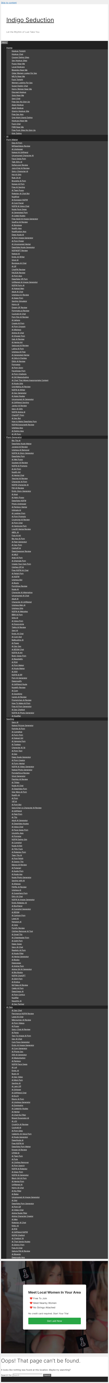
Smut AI (15, 260)
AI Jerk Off (16, 1086)
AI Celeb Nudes (18, 216)
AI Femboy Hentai (19, 507)
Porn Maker (12, 139)
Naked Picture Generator (22, 725)
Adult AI (15, 599)
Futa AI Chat (17, 1248)
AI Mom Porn (17, 1080)
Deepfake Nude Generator (23, 247)
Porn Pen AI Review (20, 317)
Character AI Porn (19, 481)
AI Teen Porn (17, 1156)
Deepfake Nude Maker (22, 443)
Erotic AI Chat (18, 633)
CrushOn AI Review (20, 1124)
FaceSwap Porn (18, 371)
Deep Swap (17, 944)
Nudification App (19, 231)
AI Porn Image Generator (22, 238)
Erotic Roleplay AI (19, 903)
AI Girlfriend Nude (19, 684)
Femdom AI (16, 922)
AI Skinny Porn (18, 1245)
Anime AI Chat (18, 333)
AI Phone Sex (17, 1051)
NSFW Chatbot (18, 1235)
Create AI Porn (18, 323)
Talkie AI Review (19, 627)
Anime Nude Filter (19, 1213)
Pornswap (16, 364)
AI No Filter (16, 1191)
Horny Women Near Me (22, 89)
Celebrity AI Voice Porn (22, 1134)
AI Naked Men (18, 288)
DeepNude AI (17, 1140)
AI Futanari (16, 868)
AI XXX (15, 671)
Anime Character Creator (22, 1216)
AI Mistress (16, 330)
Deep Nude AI (18, 235)
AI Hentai (16, 1112)
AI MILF (15, 554)
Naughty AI (17, 1001)
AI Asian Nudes (18, 396)
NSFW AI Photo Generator (23, 713)
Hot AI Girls (16, 174)
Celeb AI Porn (18, 988)
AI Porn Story (17, 367)
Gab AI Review (18, 339)
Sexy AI (15, 722)
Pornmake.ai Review (20, 311)
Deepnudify (17, 681)
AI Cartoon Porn (18, 915)
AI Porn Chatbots (19, 374)
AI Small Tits (17, 934)
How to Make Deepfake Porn (24, 421)
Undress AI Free (19, 352)
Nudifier (15, 998)
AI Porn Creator (18, 760)
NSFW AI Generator (20, 1175)
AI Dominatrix (17, 1105)
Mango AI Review (19, 865)
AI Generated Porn (20, 212)
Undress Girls (17, 608)
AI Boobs (15, 960)
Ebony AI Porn (18, 1099)
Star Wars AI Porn (19, 792)
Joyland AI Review (20, 447)
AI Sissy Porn (17, 1172)
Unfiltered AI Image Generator (25, 282)
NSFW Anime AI (18, 412)
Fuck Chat (16, 124)
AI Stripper (16, 1089)
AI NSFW (15, 576)
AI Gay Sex (16, 646)
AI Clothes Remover (20, 1162)
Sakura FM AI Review (21, 1251)
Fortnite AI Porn (18, 728)
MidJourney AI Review (21, 1020)
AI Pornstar (16, 836)
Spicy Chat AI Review (21, 1029)
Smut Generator (18, 776)
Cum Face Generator (21, 1042)
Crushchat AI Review (21, 519)
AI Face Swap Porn (20, 830)
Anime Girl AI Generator (22, 969)
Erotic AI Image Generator (23, 1045)
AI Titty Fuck (17, 849)
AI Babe (15, 1194)
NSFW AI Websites (20, 611)
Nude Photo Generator (21, 877)
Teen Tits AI (17, 855)
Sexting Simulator (19, 301)
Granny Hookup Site (20, 111)
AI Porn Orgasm (18, 326)
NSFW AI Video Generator (23, 766)
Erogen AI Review (19, 1150)
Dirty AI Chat (17, 896)
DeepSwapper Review (21, 551)
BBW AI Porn (17, 614)
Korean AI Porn (18, 184)
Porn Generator (14, 437)
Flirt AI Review (18, 488)
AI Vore (15, 925)
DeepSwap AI (18, 991)
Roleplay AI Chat (19, 1222)
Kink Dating (17, 133)
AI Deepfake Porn (19, 789)
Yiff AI (14, 801)
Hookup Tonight (19, 51)
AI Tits (14, 817)
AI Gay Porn (17, 545)
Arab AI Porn (17, 557)
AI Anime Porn (18, 966)
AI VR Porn (16, 434)
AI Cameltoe (17, 732)
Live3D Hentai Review (21, 529)
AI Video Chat (18, 1210)
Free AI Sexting (18, 187)
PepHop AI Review (20, 779)
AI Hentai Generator (20, 956)
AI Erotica (16, 982)
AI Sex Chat (17, 1010)
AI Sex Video (17, 1077)
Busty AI (15, 1074)
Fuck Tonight (17, 79)
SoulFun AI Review (20, 222)
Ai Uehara (16, 320)
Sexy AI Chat (17, 947)
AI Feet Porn (17, 814)
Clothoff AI (16, 548)
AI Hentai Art (17, 342)
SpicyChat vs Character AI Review (26, 808)
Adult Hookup (18, 108)
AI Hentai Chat (18, 475)
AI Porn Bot (16, 804)
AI (7, 136)
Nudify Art (16, 472)
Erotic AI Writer (18, 257)
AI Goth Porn (17, 941)
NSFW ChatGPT (19, 975)
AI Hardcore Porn (19, 526)
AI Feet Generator (19, 542)
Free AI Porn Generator (22, 706)
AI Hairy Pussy (18, 497)
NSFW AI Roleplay (19, 1169)
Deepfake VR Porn (20, 279)
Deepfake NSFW (19, 500)
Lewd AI (15, 918)
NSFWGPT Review (20, 250)
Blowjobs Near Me (19, 70)
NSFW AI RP (17, 675)
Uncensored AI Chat (20, 595)
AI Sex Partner (18, 1004)
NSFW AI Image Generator (23, 899)
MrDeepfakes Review (21, 146)
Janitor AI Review (19, 405)
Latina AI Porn (18, 348)
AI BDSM (15, 912)
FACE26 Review (18, 273)
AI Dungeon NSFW (20, 200)
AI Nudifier (16, 716)
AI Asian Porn (17, 298)
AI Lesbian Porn (18, 513)
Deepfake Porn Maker (21, 1146)
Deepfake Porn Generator (23, 1203)
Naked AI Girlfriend (20, 152)
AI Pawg (15, 643)
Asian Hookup (18, 105)
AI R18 (14, 1229)
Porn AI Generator (19, 678)
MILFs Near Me (18, 76)
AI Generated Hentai (20, 355)
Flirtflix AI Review (19, 887)
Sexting (10, 719)
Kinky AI (15, 1226)
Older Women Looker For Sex (24, 73)
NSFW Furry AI (18, 285)
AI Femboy (16, 1061)
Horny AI (15, 304)
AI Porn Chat (17, 523)
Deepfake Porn (18, 456)
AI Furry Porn (17, 735)
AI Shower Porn (18, 336)
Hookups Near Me (19, 121)
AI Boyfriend (17, 906)
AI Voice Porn (17, 621)
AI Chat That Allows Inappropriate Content (30, 380)
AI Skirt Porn (17, 979)
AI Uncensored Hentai (21, 244)
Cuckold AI (16, 1127)
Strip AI (15, 618)
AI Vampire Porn (19, 741)
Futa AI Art (16, 535)
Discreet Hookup (19, 92)
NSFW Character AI (20, 485)
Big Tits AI (16, 440)
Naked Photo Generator (22, 770)
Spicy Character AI (20, 171)
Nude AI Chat (17, 785)
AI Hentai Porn (18, 1181)
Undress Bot (17, 580)
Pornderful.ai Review (21, 773)
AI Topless (16, 744)
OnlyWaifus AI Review (21, 386)
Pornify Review (18, 928)
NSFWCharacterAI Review (23, 424)
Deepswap (16, 963)
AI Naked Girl (17, 738)
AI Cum (15, 690)
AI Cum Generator (19, 1048)
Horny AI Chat (18, 1188)
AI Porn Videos (18, 1023)
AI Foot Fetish (17, 858)
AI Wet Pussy (17, 459)
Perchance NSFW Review (23, 1013)
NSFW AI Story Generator (23, 453)
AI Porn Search (18, 1165)
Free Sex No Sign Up (21, 102)
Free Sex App (18, 114)
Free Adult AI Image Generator (25, 219)
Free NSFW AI (18, 1143)
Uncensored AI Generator (23, 399)
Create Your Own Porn (21, 564)
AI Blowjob (16, 1254)
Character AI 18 (18, 747)
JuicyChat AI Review (21, 168)
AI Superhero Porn (20, 893)
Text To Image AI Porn (21, 1036)
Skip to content (9, 2)
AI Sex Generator (19, 393)
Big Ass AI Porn (18, 538)
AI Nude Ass (17, 874)
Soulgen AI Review (20, 462)
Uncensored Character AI (23, 155)
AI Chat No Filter (19, 1115)
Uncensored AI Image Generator (26, 1197)
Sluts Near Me (18, 95)
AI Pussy (15, 1026)
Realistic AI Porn (19, 950)
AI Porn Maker (18, 665)
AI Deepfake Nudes (20, 823)
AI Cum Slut (17, 637)
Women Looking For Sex (22, 83)
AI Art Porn (16, 469)
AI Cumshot (17, 842)
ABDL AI (15, 532)
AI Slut (14, 1200)
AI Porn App (17, 276)
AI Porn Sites (17, 1131)
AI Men (15, 1219)
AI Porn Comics (18, 994)
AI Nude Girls (17, 383)
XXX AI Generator (19, 1055)
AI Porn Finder (18, 241)
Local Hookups (18, 67)
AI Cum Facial (18, 203)
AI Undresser (17, 149)
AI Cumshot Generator (21, 909)
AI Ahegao (16, 884)
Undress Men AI (18, 605)
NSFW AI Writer (18, 390)
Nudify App (17, 228)
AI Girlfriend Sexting (20, 402)
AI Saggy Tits (17, 861)
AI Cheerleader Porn (20, 937)
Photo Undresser (19, 504)
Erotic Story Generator (21, 491)
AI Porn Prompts (19, 516)
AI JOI (14, 1121)
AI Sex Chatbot (18, 709)
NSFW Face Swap (19, 1064)
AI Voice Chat (17, 827)
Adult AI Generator (20, 820)
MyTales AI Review (20, 985)
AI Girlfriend (17, 811)
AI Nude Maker (18, 668)
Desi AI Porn (17, 143)
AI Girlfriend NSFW (20, 1232)
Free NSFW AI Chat (20, 570)
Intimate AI (16, 510)
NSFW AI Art (17, 652)
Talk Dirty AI (17, 162)
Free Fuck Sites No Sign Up (24, 130)
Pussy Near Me (18, 64)
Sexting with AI (18, 880)
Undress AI (16, 890)
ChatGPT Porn (18, 415)
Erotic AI (15, 1070)
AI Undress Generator (21, 1102)
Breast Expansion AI (20, 1118)
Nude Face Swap (19, 209)
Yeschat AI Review (20, 478)
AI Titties (15, 782)
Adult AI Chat (17, 292)
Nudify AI (16, 795)
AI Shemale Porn (19, 561)
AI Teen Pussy (18, 190)
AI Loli (14, 1067)
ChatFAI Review (18, 269)
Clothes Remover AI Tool (22, 931)
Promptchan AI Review (21, 700)
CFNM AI (15, 1153)
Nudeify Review (18, 687)
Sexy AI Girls (17, 409)
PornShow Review (19, 586)
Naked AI (16, 254)
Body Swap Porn (19, 656)
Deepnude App (18, 1257)
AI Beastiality (17, 659)
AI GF (14, 266)
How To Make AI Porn (21, 703)
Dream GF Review (19, 307)
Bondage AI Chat (19, 263)
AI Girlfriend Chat (19, 1093)
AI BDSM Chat (18, 649)
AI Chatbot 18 (18, 1238)
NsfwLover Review (20, 165)
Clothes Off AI (18, 567)
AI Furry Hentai (18, 763)
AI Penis (15, 1032)
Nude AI (15, 589)
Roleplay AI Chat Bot (21, 193)
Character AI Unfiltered (22, 602)
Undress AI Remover (20, 450)
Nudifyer (15, 197)
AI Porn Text (17, 751)
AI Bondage (17, 225)
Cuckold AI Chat (19, 314)
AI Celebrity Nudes (20, 1108)
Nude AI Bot (17, 846)
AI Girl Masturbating (20, 377)
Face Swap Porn (19, 159)
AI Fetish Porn (18, 573)
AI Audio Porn (17, 871)
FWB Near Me (18, 127)
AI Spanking (17, 694)
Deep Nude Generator (21, 757)
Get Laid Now (54, 1321)
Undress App (17, 428)
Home (9, 47)
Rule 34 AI (16, 178)
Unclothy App (18, 833)
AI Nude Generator (20, 1137)
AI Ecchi (15, 1096)
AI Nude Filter (18, 953)
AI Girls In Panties (19, 358)
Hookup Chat (17, 54)
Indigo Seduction (30, 19)
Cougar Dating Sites (20, 57)
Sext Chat (16, 98)
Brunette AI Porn (19, 181)
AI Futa (15, 1159)
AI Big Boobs (17, 972)
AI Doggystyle (18, 624)
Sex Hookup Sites (19, 60)
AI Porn (15, 798)
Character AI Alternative (22, 592)
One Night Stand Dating (22, 117)
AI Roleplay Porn (19, 852)
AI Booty (15, 583)
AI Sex (14, 754)
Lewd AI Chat (17, 1017)
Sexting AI (16, 1083)
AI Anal (15, 494)
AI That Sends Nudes (21, 1241)
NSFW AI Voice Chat (20, 206)
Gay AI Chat (17, 1039)
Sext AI (15, 630)
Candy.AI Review (19, 697)
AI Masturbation (18, 1058)
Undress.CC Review (20, 295)
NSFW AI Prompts (19, 466)
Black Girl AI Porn (19, 1178)
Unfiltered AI (17, 1184)
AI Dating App (18, 431)
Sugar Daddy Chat (20, 86)
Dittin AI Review (18, 361)
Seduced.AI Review (20, 345)
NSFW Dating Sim (19, 839)
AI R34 (15, 662)
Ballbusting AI (18, 640)
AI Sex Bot (16, 418)
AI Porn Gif (16, 1207)
